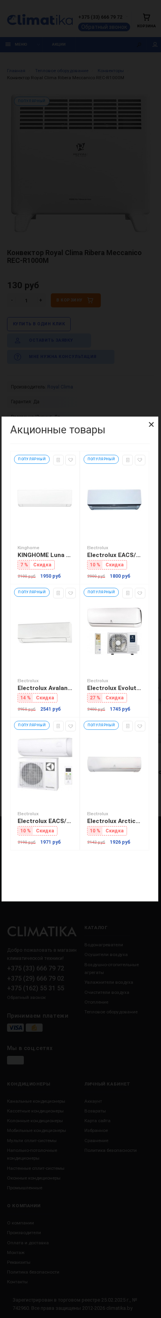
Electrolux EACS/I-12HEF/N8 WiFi (114, 555)
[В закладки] (70, 460)
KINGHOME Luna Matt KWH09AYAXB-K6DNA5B (45, 555)
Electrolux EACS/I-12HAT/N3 (45, 821)
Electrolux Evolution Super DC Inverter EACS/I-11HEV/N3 (114, 688)
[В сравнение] (58, 460)
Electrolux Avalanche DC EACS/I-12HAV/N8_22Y (45, 688)
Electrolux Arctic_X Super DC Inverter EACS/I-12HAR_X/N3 (114, 821)
